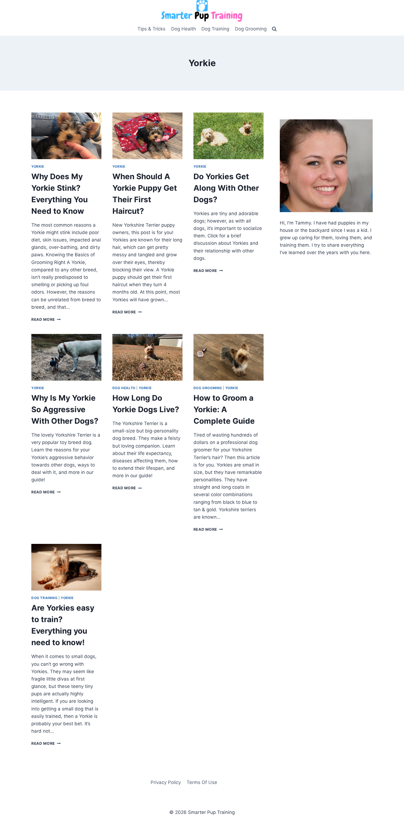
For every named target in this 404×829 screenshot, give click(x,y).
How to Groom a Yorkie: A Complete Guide (224, 409)
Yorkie (37, 166)
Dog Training (215, 29)
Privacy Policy (166, 782)
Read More (46, 319)
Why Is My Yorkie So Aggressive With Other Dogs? (64, 409)
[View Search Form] (274, 29)
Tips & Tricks (151, 29)
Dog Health (183, 29)
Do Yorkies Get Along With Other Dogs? (226, 188)
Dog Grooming (251, 29)
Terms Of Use (202, 782)
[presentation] (66, 136)
